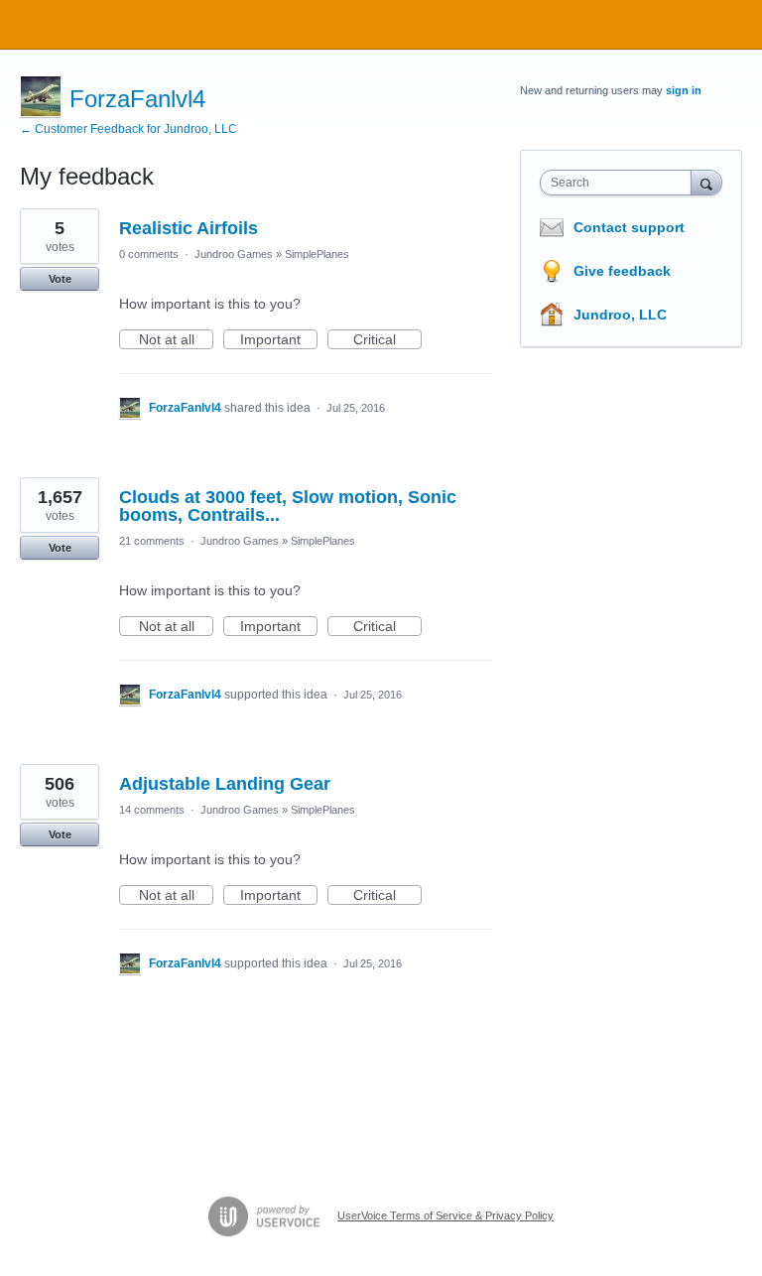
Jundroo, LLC (620, 314)
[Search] (706, 182)
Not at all (176, 340)
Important (279, 340)
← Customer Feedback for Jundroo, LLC (128, 129)
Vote (60, 279)
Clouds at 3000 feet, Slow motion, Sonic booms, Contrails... (287, 506)
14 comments (152, 810)
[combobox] (620, 183)
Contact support (629, 227)
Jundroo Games (233, 254)
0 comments (149, 254)
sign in (683, 90)
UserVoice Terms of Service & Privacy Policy (445, 1215)
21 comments (152, 541)
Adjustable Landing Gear (224, 784)
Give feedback (622, 271)
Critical (387, 340)
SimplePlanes (317, 254)
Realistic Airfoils (188, 228)
